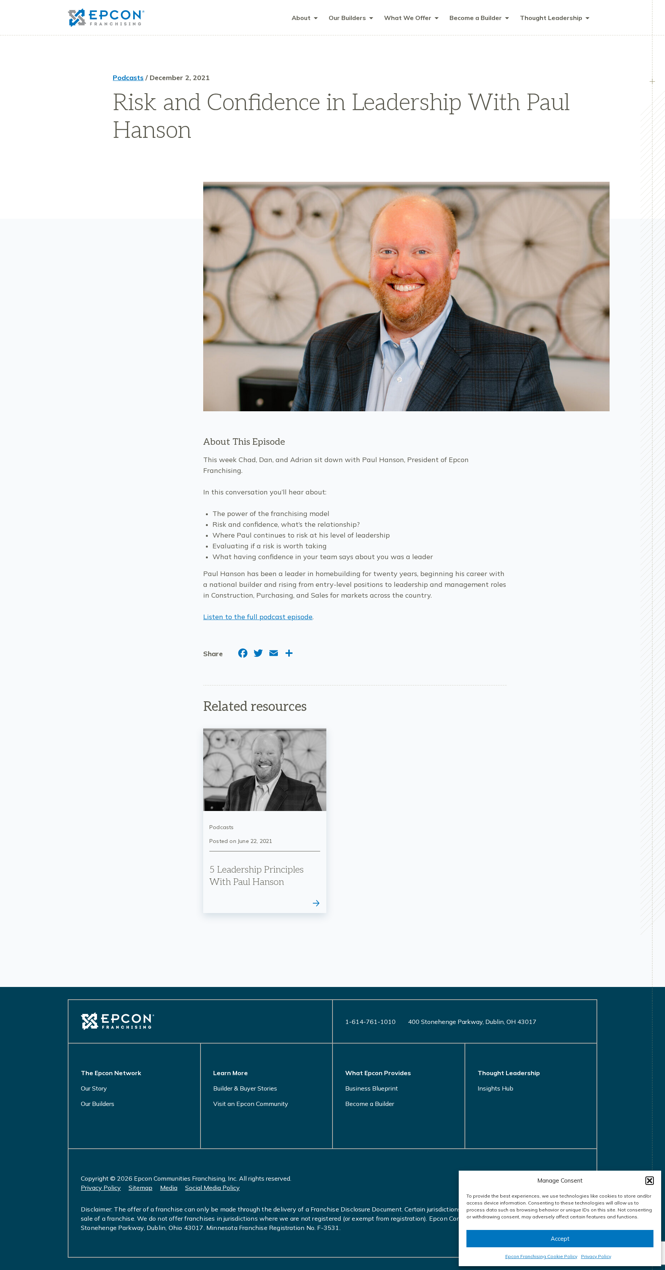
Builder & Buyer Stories (245, 1088)
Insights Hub (495, 1088)
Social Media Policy (212, 1187)
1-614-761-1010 (370, 1021)
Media (168, 1187)
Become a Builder (369, 1103)
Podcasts (128, 77)
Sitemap (140, 1187)
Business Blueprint (371, 1088)
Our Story (94, 1088)
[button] (649, 1181)
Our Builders (97, 1103)
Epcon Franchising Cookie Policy (541, 1256)
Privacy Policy (596, 1256)
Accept (560, 1238)
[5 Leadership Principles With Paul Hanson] (264, 820)
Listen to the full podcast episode (257, 616)
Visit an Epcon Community (250, 1103)
